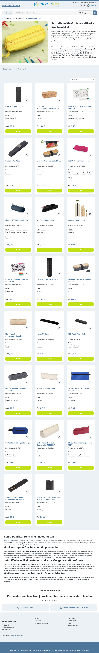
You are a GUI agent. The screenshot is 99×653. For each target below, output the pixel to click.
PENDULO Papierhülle (77, 334)
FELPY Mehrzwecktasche (79, 161)
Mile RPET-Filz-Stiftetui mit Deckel (79, 280)
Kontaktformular (18, 636)
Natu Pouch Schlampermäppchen (14, 335)
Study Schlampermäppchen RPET (80, 444)
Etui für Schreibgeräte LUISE (49, 161)
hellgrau (90, 173)
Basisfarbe (7, 69)
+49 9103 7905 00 (11, 5)
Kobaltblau (71, 400)
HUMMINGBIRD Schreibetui (16, 220)
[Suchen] (95, 12)
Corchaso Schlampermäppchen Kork (48, 107)
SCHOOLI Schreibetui (46, 388)
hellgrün (18, 232)
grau (7, 118)
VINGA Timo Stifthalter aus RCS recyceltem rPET (48, 498)
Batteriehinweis (73, 625)
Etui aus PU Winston (14, 161)
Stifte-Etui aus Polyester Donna (78, 389)
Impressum (71, 618)
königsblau (9, 291)
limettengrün (72, 118)
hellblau (83, 173)
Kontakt (37, 618)
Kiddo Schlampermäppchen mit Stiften (17, 280)
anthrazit (40, 173)
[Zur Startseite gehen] (47, 4)
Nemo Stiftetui (43, 334)
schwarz (12, 118)
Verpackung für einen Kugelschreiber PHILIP (14, 498)
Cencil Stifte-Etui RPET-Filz (16, 106)
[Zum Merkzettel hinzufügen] (27, 100)
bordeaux (71, 455)
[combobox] (45, 12)
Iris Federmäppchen (45, 220)
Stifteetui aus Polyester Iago (17, 443)
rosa (69, 177)
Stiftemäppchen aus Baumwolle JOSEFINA (46, 444)
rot (7, 237)
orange (25, 232)
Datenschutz (72, 621)
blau (69, 173)
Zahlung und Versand (42, 623)
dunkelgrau (76, 173)
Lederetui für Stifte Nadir (47, 279)
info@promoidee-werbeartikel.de (75, 608)
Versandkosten (44, 650)
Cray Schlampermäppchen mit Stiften (79, 107)
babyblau (81, 118)
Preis (20, 69)
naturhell (40, 400)
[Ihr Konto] (85, 5)
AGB (69, 623)
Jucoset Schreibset (76, 220)
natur (70, 346)
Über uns (38, 621)
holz (69, 291)
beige (39, 118)
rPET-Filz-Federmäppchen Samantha (16, 389)
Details (18, 131)
